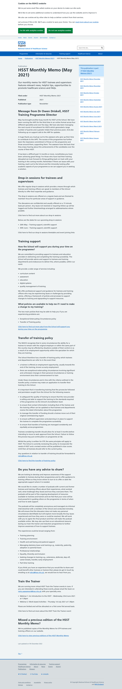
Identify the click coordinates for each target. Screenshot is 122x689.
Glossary (32, 669)
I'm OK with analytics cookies (31, 30)
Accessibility (37, 682)
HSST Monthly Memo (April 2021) (90, 121)
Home (20, 38)
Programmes (24, 54)
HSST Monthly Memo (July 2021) (90, 112)
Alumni (36, 38)
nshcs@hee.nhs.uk (25, 456)
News (25, 38)
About (100, 54)
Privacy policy (48, 682)
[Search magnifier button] (102, 48)
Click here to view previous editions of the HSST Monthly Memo (43, 636)
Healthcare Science (84, 54)
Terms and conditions (24, 682)
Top (19, 654)
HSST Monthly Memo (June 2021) (90, 116)
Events (30, 38)
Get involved (43, 38)
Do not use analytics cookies (59, 30)
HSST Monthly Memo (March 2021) (91, 126)
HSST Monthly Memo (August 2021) (91, 107)
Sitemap (20, 685)
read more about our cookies (87, 22)
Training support (64, 54)
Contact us (52, 38)
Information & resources (44, 54)
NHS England (99, 684)
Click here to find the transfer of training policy (36, 461)
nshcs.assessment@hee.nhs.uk (29, 591)
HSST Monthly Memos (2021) (44, 58)
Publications (29, 58)
